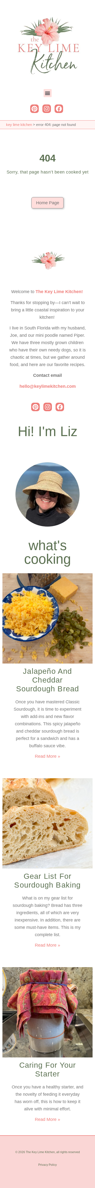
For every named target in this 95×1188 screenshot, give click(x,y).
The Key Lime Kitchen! (59, 291)
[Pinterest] (34, 108)
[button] (48, 93)
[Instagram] (46, 108)
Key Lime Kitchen (19, 125)
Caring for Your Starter (47, 1069)
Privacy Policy (47, 1165)
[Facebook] (59, 108)
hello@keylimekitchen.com (47, 386)
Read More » (47, 756)
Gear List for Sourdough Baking (47, 880)
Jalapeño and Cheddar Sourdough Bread (47, 680)
